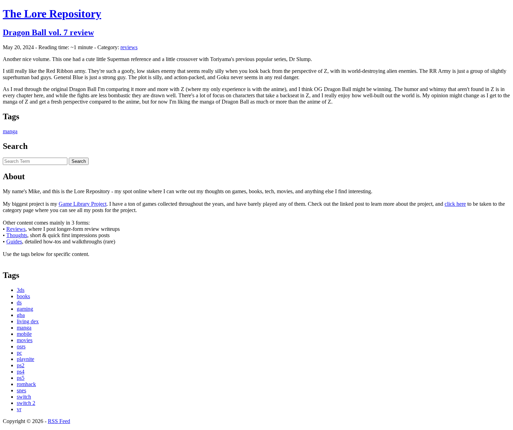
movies (24, 340)
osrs (21, 346)
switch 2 (26, 403)
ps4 (20, 372)
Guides (14, 241)
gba (21, 315)
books (23, 296)
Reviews (15, 229)
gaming (25, 309)
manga (10, 131)
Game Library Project (82, 204)
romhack (26, 384)
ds (19, 302)
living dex (28, 321)
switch (24, 397)
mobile (24, 334)
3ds (20, 290)
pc (19, 353)
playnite (25, 359)
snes (21, 390)
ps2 (20, 365)
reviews (128, 47)
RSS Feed (59, 421)
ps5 (20, 378)
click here (455, 204)
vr (19, 409)
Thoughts (16, 235)
